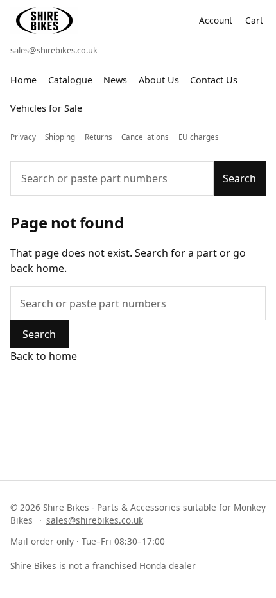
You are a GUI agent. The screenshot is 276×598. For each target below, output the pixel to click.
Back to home (43, 356)
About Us (159, 80)
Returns (98, 137)
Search (239, 178)
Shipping (60, 137)
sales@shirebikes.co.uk (54, 50)
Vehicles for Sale (46, 108)
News (115, 80)
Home (23, 80)
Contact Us (213, 80)
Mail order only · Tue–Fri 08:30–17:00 (87, 541)
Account (215, 20)
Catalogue (70, 80)
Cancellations (145, 137)
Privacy (23, 137)
